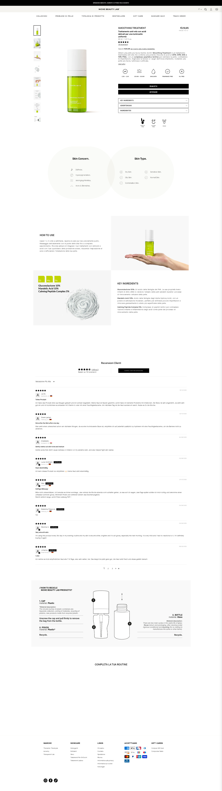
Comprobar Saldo (157, 751)
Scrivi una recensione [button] (133, 371)
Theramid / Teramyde (51, 748)
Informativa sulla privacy (106, 760)
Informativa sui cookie (105, 764)
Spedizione (101, 754)
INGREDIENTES (125, 110)
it (199, 9)
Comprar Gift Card (157, 748)
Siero (72, 754)
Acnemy (46, 751)
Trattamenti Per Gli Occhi (79, 757)
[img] (40, 390)
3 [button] (112, 568)
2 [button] (108, 568)
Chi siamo (101, 748)
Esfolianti (74, 751)
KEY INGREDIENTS (127, 100)
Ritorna (100, 757)
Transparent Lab (49, 754)
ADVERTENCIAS (126, 105)
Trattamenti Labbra (77, 760)
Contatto (100, 751)
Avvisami (154, 92)
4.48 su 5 (95, 369)
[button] (123, 42)
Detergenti (74, 748)
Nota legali (101, 767)
